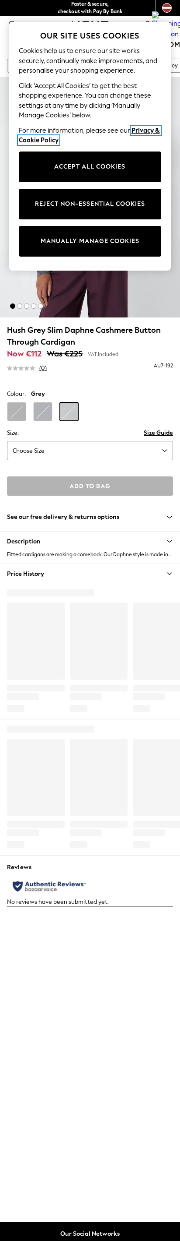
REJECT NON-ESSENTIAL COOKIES (90, 204)
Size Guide (158, 433)
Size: (13, 433)
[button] (12, 306)
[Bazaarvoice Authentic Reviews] (49, 886)
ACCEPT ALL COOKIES (89, 166)
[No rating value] (23, 368)
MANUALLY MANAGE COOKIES (90, 241)
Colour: (16, 394)
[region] (90, 146)
